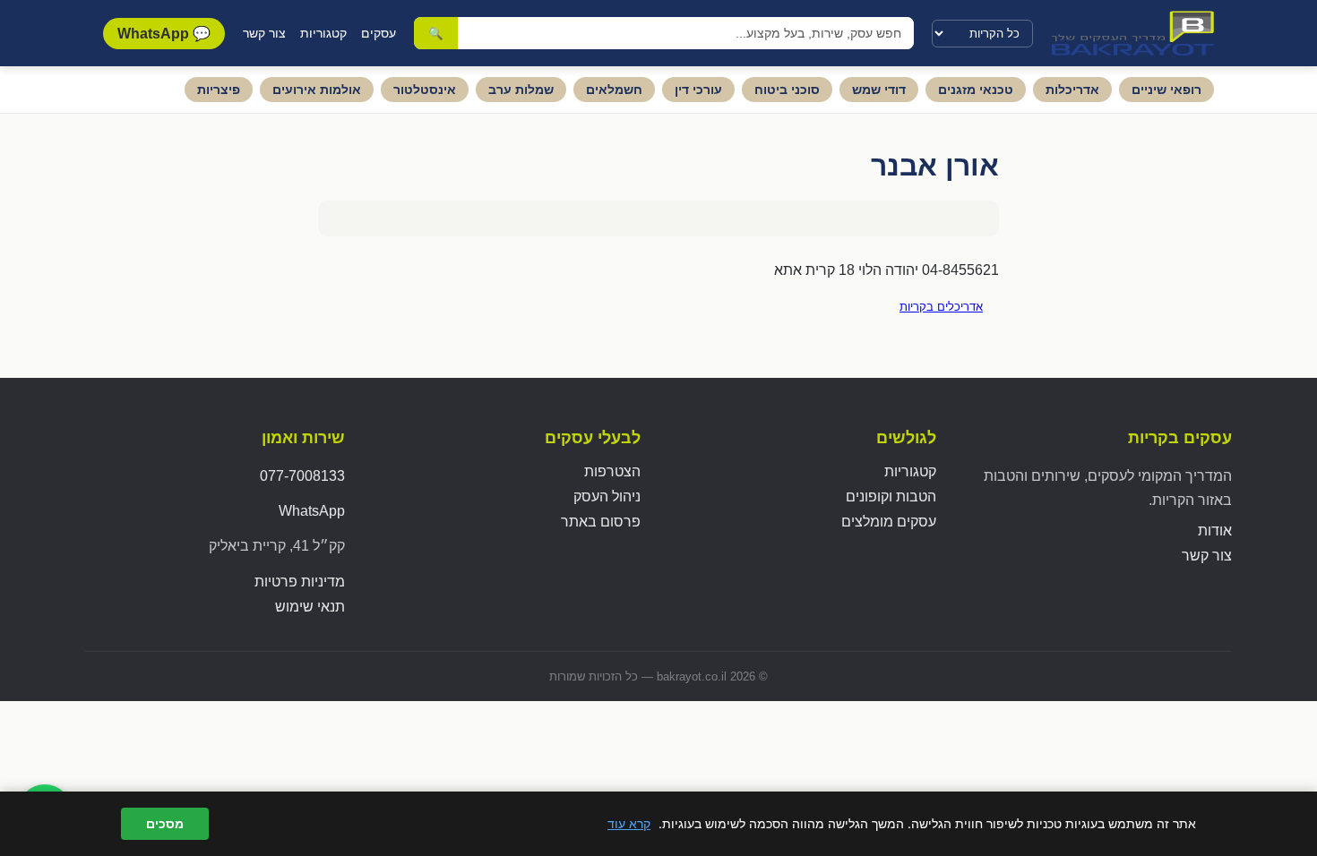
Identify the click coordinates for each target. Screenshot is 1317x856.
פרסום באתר (601, 521)
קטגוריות (323, 33)
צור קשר (264, 33)
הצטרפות (612, 471)
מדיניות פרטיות (299, 581)
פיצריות (218, 89)
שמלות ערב (521, 89)
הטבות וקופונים (891, 496)
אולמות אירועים (316, 89)
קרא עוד (628, 823)
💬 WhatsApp (164, 33)
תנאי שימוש (310, 606)
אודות (1215, 530)
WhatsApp (312, 510)
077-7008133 (302, 476)
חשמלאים (614, 89)
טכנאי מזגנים (975, 89)
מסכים (165, 824)
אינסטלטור (424, 89)
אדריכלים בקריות (941, 306)
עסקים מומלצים (888, 521)
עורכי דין (698, 89)
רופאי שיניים (1166, 89)
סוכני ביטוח (787, 89)
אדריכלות (1072, 89)
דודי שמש (879, 89)
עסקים (378, 33)
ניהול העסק (607, 496)
